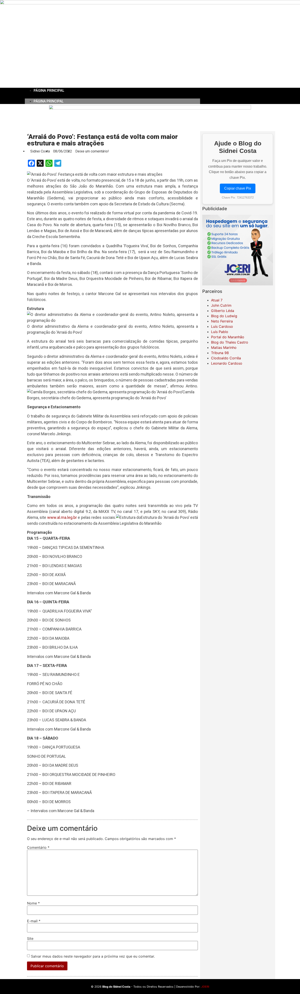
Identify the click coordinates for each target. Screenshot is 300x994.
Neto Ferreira (222, 321)
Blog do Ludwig (224, 316)
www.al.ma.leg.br (62, 517)
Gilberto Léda (222, 310)
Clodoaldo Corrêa (226, 358)
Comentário (38, 847)
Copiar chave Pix (237, 188)
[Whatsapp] (249, 95)
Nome (33, 903)
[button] (112, 96)
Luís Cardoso (222, 326)
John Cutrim (221, 305)
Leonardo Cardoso (226, 363)
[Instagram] (237, 95)
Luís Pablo (219, 332)
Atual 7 (216, 300)
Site (30, 938)
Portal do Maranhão (227, 337)
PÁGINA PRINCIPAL (49, 90)
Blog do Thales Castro (229, 342)
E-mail (33, 921)
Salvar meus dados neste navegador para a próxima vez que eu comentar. (93, 956)
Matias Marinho (224, 347)
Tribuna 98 (220, 353)
